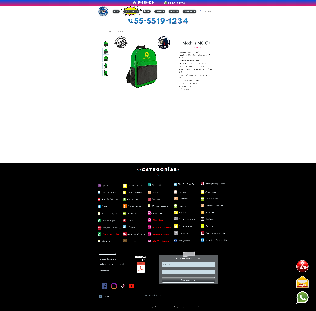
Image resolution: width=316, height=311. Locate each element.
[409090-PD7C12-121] (302, 266)
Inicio (104, 32)
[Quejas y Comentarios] (302, 282)
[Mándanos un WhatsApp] (302, 297)
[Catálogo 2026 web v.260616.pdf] (140, 268)
